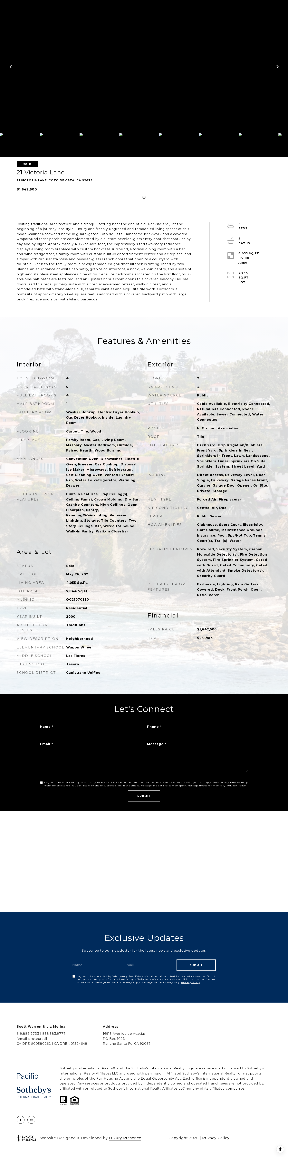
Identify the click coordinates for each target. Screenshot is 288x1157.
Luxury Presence (125, 1138)
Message (155, 744)
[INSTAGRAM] (31, 1120)
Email (45, 744)
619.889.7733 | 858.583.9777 (41, 1033)
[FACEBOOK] (20, 1120)
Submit (144, 796)
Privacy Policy (236, 785)
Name (45, 727)
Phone (153, 727)
